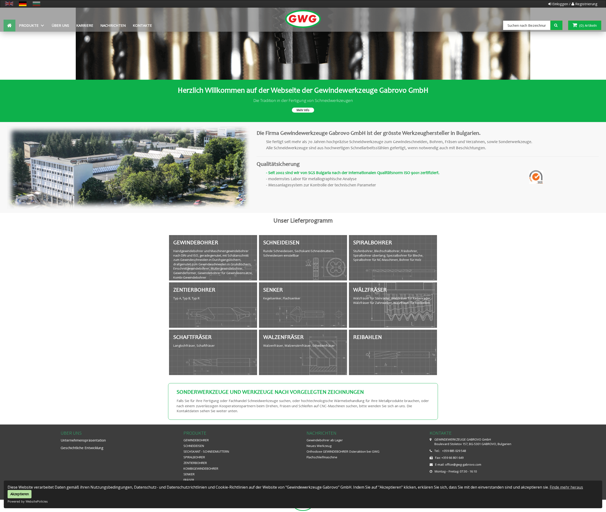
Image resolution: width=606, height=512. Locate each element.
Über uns (60, 25)
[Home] (303, 14)
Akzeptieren (19, 494)
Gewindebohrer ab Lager (325, 440)
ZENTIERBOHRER (195, 463)
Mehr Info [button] (303, 110)
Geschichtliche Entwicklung (82, 447)
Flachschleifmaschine (322, 457)
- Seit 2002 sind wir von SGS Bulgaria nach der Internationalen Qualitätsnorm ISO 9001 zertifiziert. (353, 173)
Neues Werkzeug (319, 446)
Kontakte (142, 25)
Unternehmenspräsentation (83, 440)
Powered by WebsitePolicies (28, 501)
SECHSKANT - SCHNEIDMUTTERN (206, 451)
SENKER (189, 474)
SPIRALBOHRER (194, 457)
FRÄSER (188, 480)
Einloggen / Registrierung (574, 3)
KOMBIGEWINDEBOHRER (200, 468)
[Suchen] (559, 24)
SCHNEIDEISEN (193, 446)
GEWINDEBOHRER (196, 440)
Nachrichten (113, 25)
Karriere (84, 25)
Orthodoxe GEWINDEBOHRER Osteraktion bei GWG (343, 451)
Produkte (29, 25)
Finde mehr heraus (566, 487)
